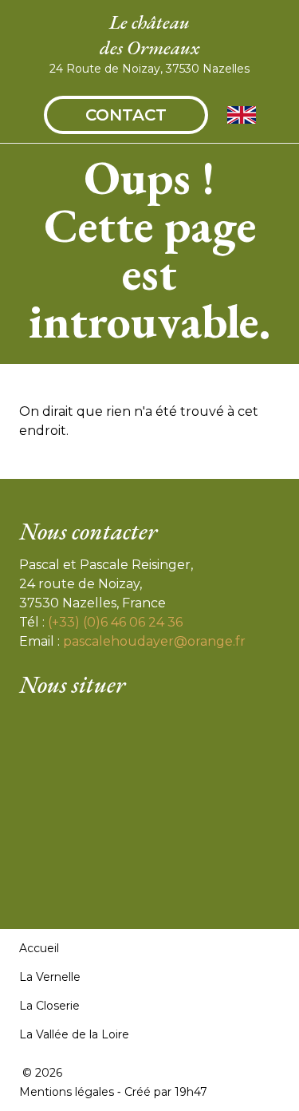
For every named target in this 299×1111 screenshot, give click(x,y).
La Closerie (49, 1005)
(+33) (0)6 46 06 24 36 (115, 622)
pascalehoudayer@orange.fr (154, 641)
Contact (126, 115)
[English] (241, 115)
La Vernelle (50, 977)
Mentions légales (66, 1092)
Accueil (39, 948)
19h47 (191, 1092)
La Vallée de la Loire (74, 1034)
